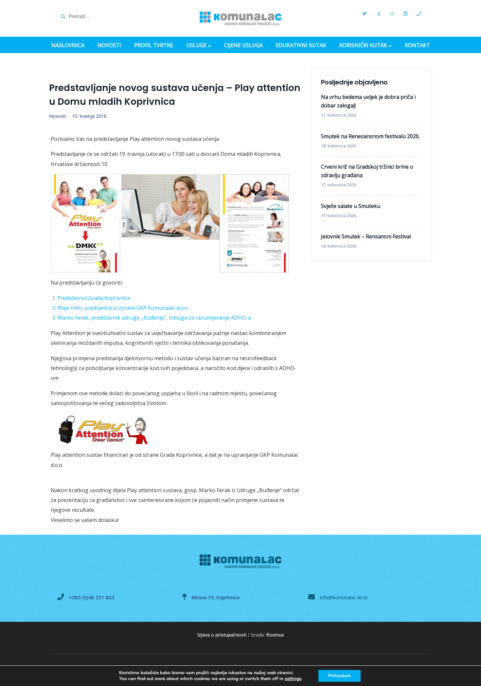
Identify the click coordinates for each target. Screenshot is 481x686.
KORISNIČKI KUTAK (363, 46)
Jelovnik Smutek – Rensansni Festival (366, 236)
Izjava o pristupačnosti (222, 635)
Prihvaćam (339, 676)
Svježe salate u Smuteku (350, 206)
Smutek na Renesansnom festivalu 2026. (370, 136)
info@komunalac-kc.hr (344, 597)
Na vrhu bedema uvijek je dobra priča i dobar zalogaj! (368, 101)
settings (293, 679)
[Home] (240, 18)
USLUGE (196, 46)
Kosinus (275, 635)
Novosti (57, 116)
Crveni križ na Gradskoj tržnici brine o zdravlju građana (367, 171)
